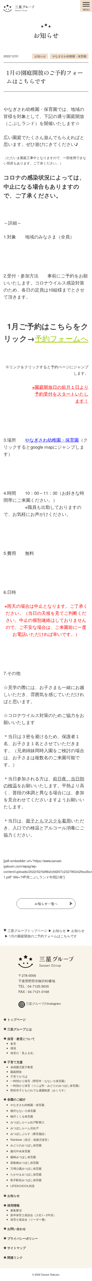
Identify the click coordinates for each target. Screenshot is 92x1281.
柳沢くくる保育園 (21, 1116)
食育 (13, 1043)
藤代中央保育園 (20, 1151)
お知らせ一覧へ (46, 903)
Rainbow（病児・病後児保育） (30, 1139)
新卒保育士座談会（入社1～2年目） (33, 1215)
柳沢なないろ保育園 (23, 1111)
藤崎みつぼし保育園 (23, 1157)
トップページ (16, 1019)
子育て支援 (15, 1062)
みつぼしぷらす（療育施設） (28, 1134)
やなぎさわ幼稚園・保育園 (69, 56)
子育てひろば (18, 1076)
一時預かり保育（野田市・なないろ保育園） (38, 1081)
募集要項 (16, 1210)
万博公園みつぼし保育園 (26, 1168)
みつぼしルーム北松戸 (24, 1128)
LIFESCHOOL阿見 (22, 1186)
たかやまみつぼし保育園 (26, 1174)
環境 (13, 1048)
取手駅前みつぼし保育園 (26, 1180)
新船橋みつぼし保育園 (24, 1162)
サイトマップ (16, 1248)
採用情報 (13, 1205)
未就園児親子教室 (21, 1067)
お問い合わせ (16, 1228)
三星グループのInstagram (43, 1003)
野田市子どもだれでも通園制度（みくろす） (38, 1090)
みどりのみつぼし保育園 (26, 1145)
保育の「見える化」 (23, 1053)
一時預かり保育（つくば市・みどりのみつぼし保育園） (45, 1085)
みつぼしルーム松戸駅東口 (27, 1122)
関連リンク (15, 1257)
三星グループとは (19, 1029)
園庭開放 (16, 1072)
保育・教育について (21, 1038)
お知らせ (40, 56)
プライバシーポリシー (22, 1238)
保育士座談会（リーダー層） (28, 1219)
